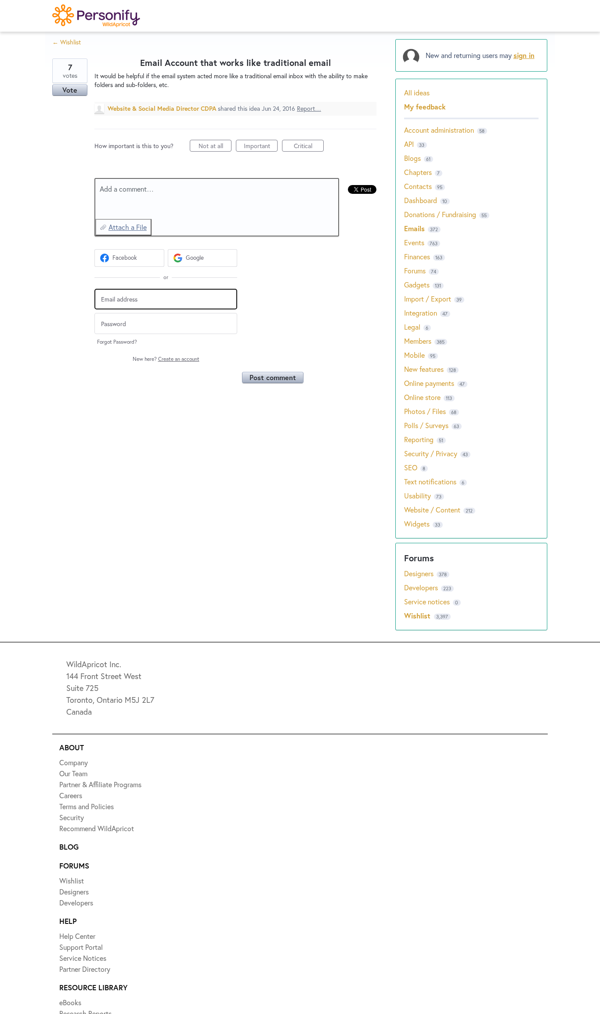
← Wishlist (66, 42)
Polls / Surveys (426, 425)
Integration (420, 312)
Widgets (417, 523)
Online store (422, 397)
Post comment (272, 377)
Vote (69, 89)
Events (414, 242)
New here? (166, 359)
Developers (422, 587)
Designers (419, 573)
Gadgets (417, 284)
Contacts (418, 186)
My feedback (425, 106)
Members (417, 340)
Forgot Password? (117, 341)
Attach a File (127, 227)
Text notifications (430, 481)
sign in (524, 55)
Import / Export (427, 298)
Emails (414, 228)
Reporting (419, 439)
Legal (412, 326)
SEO (410, 467)
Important (261, 147)
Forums (415, 270)
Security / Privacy (430, 453)
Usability (417, 495)
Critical (309, 147)
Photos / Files (425, 411)
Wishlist (418, 615)
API (409, 144)
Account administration (439, 129)
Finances (417, 256)
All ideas (417, 92)
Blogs (412, 158)
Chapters (418, 172)
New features (424, 369)
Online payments (429, 383)
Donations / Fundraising (441, 214)
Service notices (428, 601)
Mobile (414, 355)
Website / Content (432, 509)
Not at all (215, 147)
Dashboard (420, 200)
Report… (309, 108)
